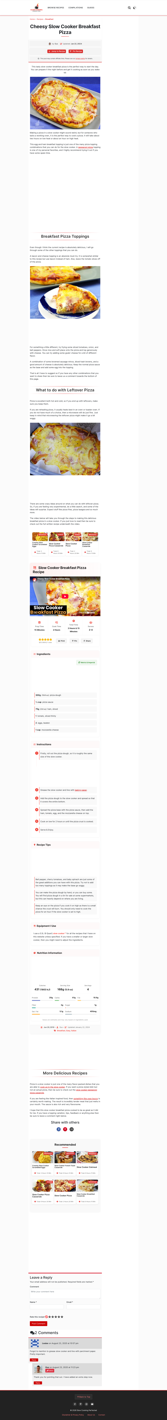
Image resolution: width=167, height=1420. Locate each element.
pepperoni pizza (85, 147)
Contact (101, 1415)
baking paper (81, 790)
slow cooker (58, 933)
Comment (34, 1287)
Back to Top (84, 1397)
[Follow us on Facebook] (75, 1404)
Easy (68, 1031)
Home (32, 19)
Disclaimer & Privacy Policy (73, 1415)
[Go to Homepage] (36, 8)
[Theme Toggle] (134, 8)
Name (33, 1302)
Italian (73, 1031)
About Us (91, 1415)
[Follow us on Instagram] (86, 1404)
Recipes (40, 19)
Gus (56, 44)
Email (70, 1302)
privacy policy (80, 58)
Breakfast (49, 19)
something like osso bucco (86, 1098)
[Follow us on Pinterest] (81, 1404)
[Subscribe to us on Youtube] (92, 1404)
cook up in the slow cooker (52, 1087)
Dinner (60, 534)
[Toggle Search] (129, 8)
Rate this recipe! (37, 1317)
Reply (34, 1360)
